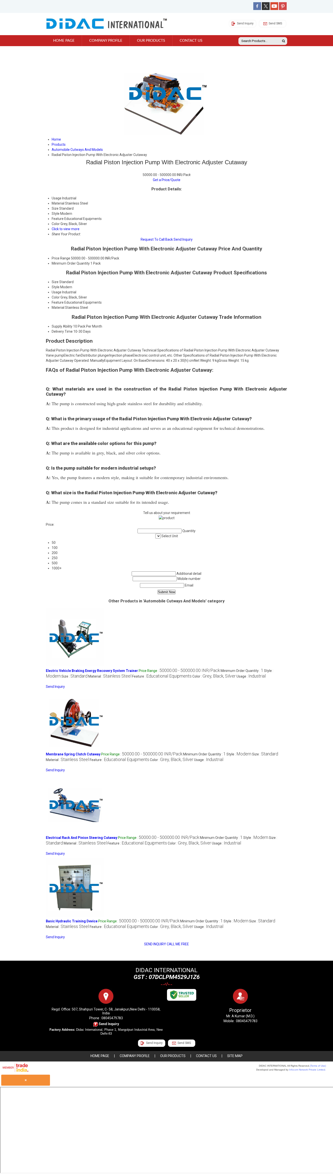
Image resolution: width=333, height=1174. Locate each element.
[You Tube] (274, 9)
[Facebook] (257, 9)
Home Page (64, 40)
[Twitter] (266, 9)
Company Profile (105, 40)
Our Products (151, 40)
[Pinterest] (283, 9)
